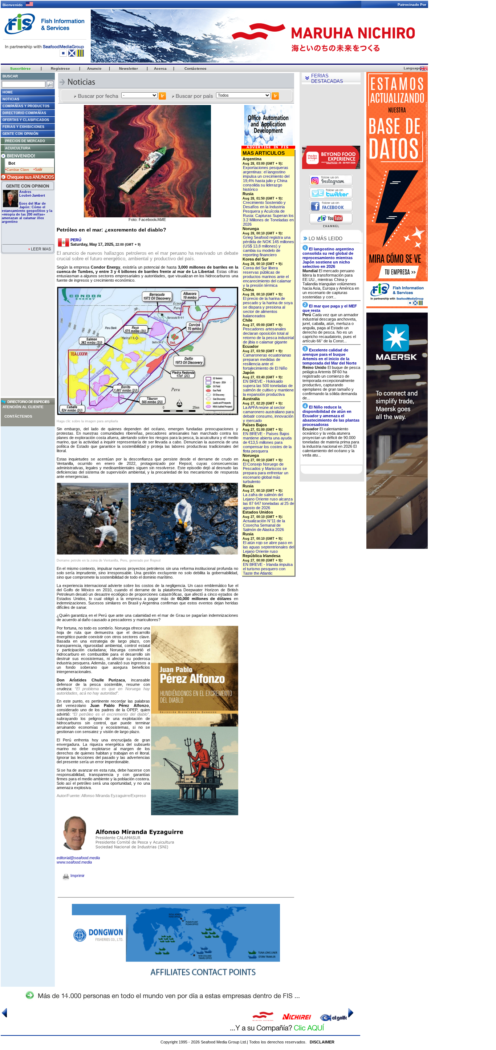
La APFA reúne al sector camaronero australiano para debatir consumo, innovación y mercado (268, 414)
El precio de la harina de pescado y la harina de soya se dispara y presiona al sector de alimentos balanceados (268, 307)
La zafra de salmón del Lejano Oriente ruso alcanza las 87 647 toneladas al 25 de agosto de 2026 (268, 501)
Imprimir (77, 875)
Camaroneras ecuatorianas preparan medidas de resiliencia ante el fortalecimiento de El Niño (267, 361)
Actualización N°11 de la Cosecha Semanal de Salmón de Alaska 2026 (264, 525)
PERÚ (75, 240)
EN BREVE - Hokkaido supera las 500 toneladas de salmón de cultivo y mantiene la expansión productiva (268, 388)
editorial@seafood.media (78, 858)
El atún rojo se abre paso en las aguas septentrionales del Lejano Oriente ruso (268, 547)
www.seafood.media (74, 862)
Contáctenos (18, 416)
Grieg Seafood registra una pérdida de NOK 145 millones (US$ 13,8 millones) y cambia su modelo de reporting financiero (268, 246)
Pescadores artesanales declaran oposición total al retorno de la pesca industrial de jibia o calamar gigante (268, 335)
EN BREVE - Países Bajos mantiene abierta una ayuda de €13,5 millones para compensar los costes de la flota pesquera (267, 442)
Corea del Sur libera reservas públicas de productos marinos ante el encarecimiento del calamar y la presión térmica (267, 276)
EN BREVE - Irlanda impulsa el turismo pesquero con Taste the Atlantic (268, 568)
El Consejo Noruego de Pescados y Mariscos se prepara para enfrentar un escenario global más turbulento (265, 473)
